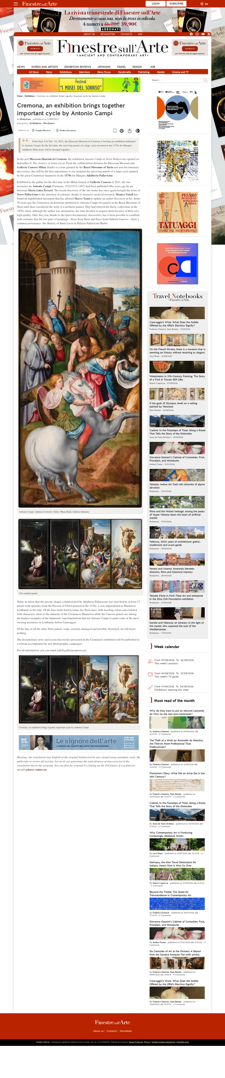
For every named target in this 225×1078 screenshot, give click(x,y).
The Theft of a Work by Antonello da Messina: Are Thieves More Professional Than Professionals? (176, 744)
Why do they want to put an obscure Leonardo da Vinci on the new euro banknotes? (177, 712)
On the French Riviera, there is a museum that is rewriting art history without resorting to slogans (177, 351)
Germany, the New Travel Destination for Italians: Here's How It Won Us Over (173, 864)
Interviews (84, 72)
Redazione (26, 119)
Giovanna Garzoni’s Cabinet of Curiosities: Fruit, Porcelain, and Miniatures (177, 459)
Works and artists (44, 67)
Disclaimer (49, 123)
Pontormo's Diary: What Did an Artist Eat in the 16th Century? (177, 775)
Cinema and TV (180, 72)
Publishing (144, 72)
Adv (140, 34)
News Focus (104, 72)
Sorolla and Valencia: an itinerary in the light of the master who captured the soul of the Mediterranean (177, 626)
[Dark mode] (138, 132)
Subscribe (176, 3)
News (21, 67)
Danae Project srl (136, 1042)
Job (152, 67)
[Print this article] (122, 131)
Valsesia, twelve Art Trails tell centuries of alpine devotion (177, 486)
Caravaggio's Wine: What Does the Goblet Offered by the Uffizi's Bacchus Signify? (174, 324)
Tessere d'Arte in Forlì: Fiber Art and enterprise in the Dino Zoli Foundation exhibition (176, 597)
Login (156, 3)
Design (137, 67)
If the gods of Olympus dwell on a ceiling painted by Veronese (173, 405)
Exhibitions (66, 72)
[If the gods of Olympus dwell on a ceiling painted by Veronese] (177, 394)
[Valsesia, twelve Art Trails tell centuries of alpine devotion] (177, 475)
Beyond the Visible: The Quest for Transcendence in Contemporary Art (170, 893)
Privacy (147, 1042)
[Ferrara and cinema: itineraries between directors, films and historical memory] (177, 559)
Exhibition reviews (77, 67)
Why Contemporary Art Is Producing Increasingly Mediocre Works (171, 834)
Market (161, 72)
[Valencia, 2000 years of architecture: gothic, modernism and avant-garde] (177, 532)
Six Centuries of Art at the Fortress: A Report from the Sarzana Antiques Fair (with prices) (175, 953)
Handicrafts (124, 72)
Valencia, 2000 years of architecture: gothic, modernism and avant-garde (175, 543)
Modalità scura (182, 1042)
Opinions (104, 67)
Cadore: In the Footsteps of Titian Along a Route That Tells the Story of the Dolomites (177, 432)
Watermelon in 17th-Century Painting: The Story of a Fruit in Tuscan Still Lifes (177, 378)
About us (89, 34)
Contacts (126, 34)
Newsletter (107, 34)
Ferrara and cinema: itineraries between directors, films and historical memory (172, 570)
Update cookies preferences (163, 1042)
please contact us (37, 770)
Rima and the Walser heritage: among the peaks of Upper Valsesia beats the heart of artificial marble (177, 515)
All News (34, 72)
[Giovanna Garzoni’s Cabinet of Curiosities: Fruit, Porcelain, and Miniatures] (177, 448)
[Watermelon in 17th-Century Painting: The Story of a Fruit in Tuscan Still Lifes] (177, 367)
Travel (121, 67)
